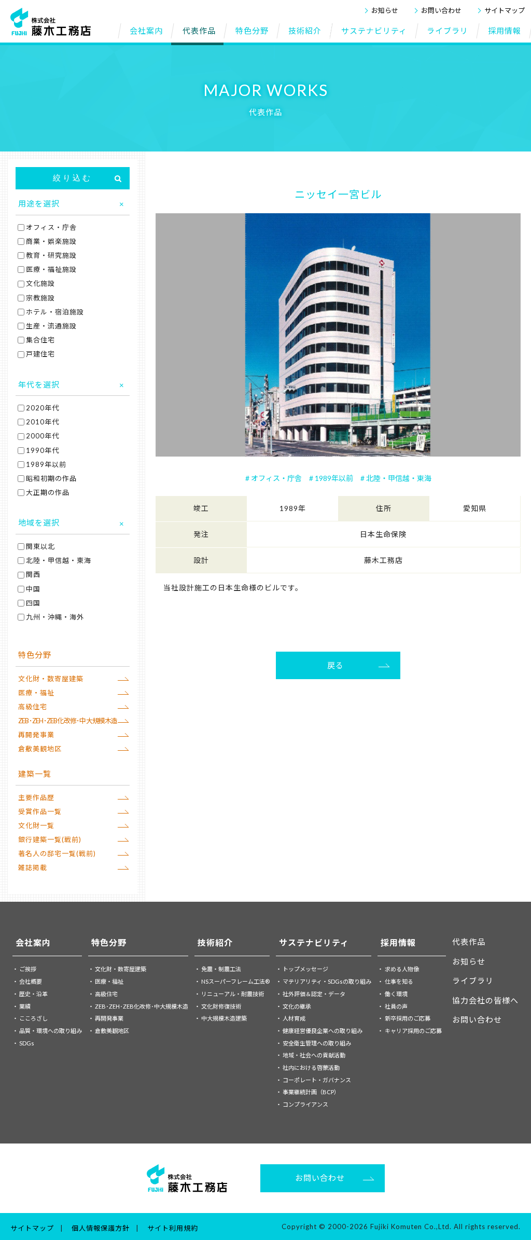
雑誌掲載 (32, 867)
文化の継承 (297, 1006)
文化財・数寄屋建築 (50, 678)
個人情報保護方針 (101, 1228)
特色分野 (109, 942)
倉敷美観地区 (40, 749)
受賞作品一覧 (40, 811)
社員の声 (396, 1006)
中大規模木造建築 (224, 1018)
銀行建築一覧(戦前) (49, 839)
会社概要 (30, 981)
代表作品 (468, 941)
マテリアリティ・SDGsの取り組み (327, 981)
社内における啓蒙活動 (311, 1067)
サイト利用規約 (172, 1228)
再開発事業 (36, 735)
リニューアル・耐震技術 (232, 993)
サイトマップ (504, 10)
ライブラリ (473, 980)
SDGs (26, 1043)
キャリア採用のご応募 (413, 1030)
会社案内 (33, 942)
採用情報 (398, 942)
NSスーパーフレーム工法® (235, 981)
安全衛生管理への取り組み (317, 1043)
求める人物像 (402, 969)
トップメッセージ (305, 969)
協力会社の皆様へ (485, 1000)
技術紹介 (215, 942)
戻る (335, 665)
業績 (25, 1006)
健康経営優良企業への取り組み (322, 1030)
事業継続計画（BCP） (311, 1092)
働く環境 (396, 993)
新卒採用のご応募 (407, 1018)
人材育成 (294, 1018)
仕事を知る (399, 981)
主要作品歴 (36, 797)
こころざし (33, 1018)
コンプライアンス (305, 1104)
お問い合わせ (441, 10)
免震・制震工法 (221, 969)
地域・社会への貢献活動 (314, 1055)
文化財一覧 (36, 825)
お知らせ (384, 10)
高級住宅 (32, 706)
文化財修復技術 (221, 1006)
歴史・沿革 (33, 993)
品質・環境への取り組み (50, 1030)
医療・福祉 (36, 692)
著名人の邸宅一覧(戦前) (57, 853)
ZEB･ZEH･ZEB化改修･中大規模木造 (68, 721)
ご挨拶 (27, 969)
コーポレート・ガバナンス (317, 1080)
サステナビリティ (314, 942)
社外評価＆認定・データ (314, 993)
